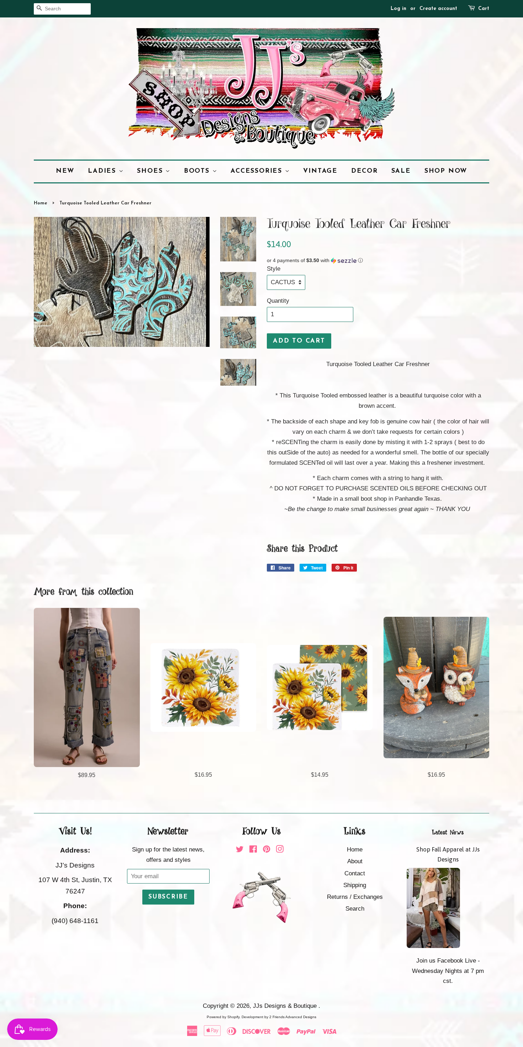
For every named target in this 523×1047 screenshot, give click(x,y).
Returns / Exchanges (355, 897)
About (355, 861)
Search (354, 908)
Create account (438, 8)
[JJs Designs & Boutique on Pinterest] (266, 850)
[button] (378, 260)
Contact (354, 873)
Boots (198, 171)
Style (273, 268)
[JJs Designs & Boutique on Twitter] (240, 850)
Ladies (103, 171)
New (65, 171)
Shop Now (445, 171)
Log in (398, 8)
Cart (483, 8)
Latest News (448, 833)
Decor (364, 171)
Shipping (354, 885)
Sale (401, 171)
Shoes (151, 171)
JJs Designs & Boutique (285, 1005)
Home (40, 203)
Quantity (278, 300)
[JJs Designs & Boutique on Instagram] (280, 850)
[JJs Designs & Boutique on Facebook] (253, 850)
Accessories (258, 171)
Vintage (320, 171)
